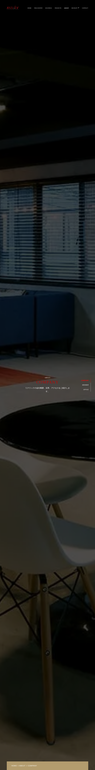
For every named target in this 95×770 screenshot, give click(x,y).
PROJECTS (58, 8)
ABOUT (66, 8)
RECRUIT (75, 8)
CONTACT (85, 8)
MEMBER (85, 385)
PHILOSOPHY (38, 8)
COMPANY (85, 380)
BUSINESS (48, 8)
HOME (29, 8)
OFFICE (86, 389)
